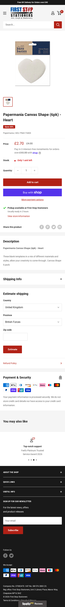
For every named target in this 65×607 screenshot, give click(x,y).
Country (7, 300)
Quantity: (7, 170)
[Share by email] (59, 227)
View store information (19, 216)
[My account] (52, 13)
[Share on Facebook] (41, 227)
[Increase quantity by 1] (34, 170)
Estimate (12, 349)
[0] (59, 13)
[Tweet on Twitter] (53, 227)
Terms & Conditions (11, 600)
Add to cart (32, 182)
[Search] (58, 24)
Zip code (7, 330)
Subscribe (13, 530)
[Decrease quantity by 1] (18, 170)
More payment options (32, 199)
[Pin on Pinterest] (47, 227)
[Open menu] (4, 13)
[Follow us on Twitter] (11, 555)
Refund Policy (10, 363)
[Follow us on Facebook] (5, 555)
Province (7, 315)
